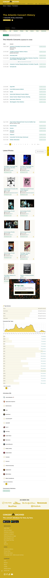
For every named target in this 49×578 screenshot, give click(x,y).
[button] (24, 285)
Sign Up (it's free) (24, 292)
